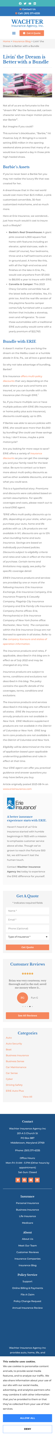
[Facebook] (20, 3)
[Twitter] (25, 3)
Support (27, 1281)
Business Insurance (27, 1209)
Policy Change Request (27, 1301)
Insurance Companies (27, 1258)
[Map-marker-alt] (18, 1180)
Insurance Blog (22, 41)
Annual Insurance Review (27, 1307)
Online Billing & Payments (27, 1288)
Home (6, 41)
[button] (14, 33)
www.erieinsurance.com (17, 789)
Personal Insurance (27, 1203)
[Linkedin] (35, 3)
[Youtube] (30, 3)
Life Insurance (27, 1216)
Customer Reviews (27, 1252)
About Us (27, 1239)
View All (27, 1096)
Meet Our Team (27, 1245)
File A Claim (27, 1294)
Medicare (27, 1222)
